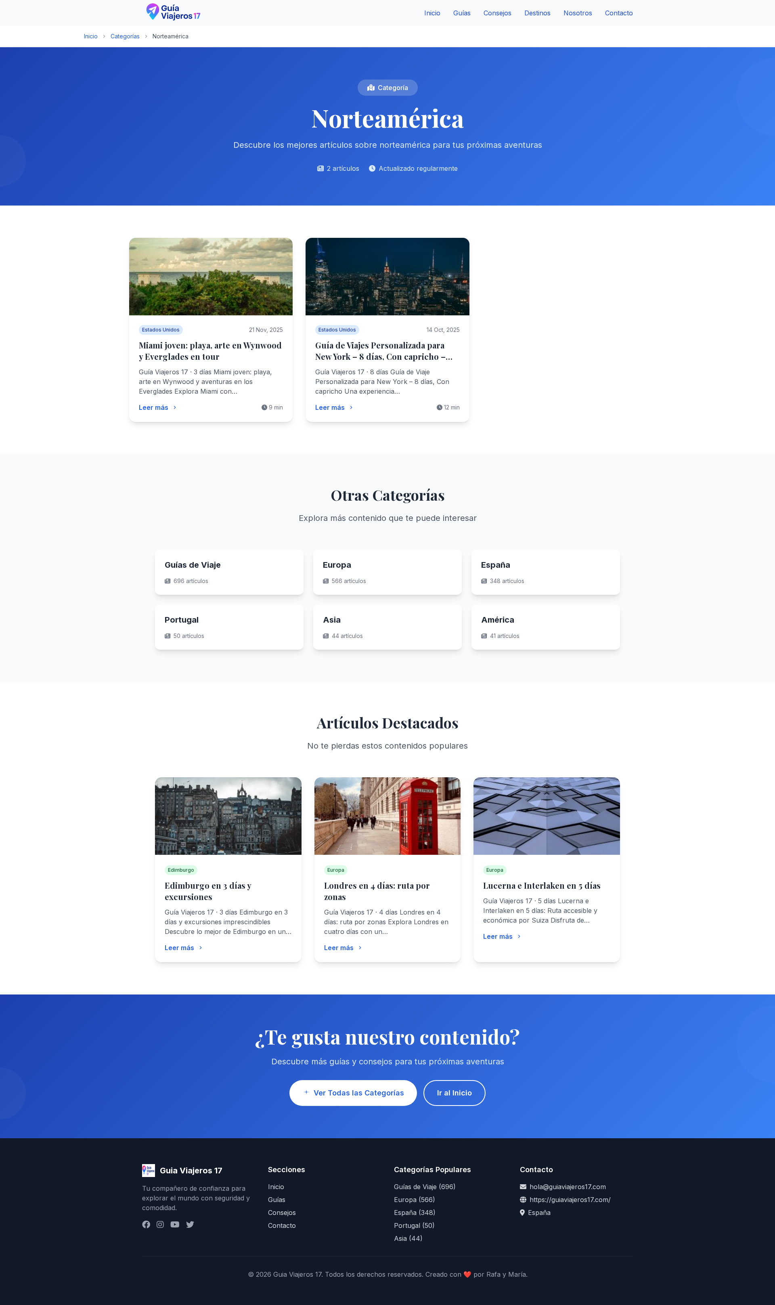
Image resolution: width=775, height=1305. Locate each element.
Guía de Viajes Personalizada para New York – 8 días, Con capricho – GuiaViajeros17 (380, 356)
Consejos (497, 13)
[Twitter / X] (190, 1224)
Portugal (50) (414, 1225)
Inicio (432, 13)
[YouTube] (175, 1224)
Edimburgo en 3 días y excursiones (208, 891)
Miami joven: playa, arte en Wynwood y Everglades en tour (210, 351)
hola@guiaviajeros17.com (568, 1187)
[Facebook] (146, 1224)
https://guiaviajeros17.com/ (570, 1200)
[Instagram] (160, 1224)
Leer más (153, 407)
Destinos (537, 13)
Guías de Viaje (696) (425, 1187)
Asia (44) (408, 1238)
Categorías (125, 36)
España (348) (415, 1212)
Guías (462, 13)
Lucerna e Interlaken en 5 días (542, 885)
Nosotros (577, 13)
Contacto (619, 13)
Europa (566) (414, 1200)
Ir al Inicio (454, 1093)
